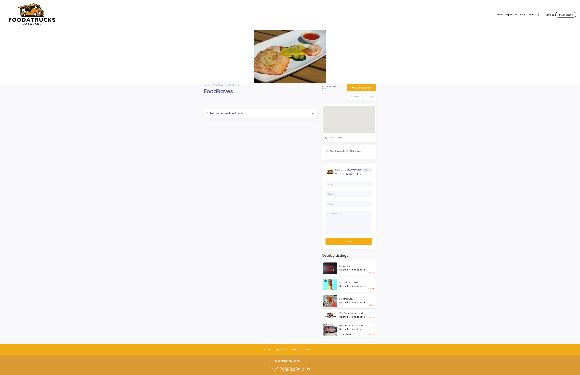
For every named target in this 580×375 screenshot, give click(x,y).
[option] (290, 56)
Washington (346, 334)
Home (500, 15)
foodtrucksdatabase (350, 169)
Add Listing (567, 14)
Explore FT (511, 15)
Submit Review (363, 87)
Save (371, 96)
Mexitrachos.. (346, 298)
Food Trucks (218, 85)
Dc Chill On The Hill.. (349, 282)
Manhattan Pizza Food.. (351, 325)
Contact (532, 15)
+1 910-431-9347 (335, 137)
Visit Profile (367, 170)
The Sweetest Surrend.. (351, 313)
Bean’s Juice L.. (347, 266)
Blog (522, 15)
